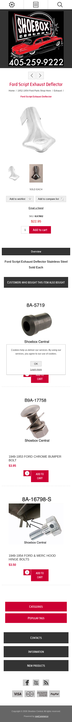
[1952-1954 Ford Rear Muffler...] (32, 75)
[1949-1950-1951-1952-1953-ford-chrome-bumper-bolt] (36, 421)
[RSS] (46, 683)
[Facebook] (26, 683)
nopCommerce (41, 716)
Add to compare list (48, 199)
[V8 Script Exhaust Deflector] (40, 75)
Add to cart (40, 229)
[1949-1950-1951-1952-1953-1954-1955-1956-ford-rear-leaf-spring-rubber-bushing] (36, 322)
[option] (13, 173)
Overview (36, 252)
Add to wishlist (17, 199)
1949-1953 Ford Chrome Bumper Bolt (35, 458)
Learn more (36, 369)
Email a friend (36, 208)
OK (36, 363)
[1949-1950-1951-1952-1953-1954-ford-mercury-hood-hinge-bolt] (36, 520)
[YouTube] (36, 683)
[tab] (36, 251)
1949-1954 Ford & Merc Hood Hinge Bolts (32, 557)
